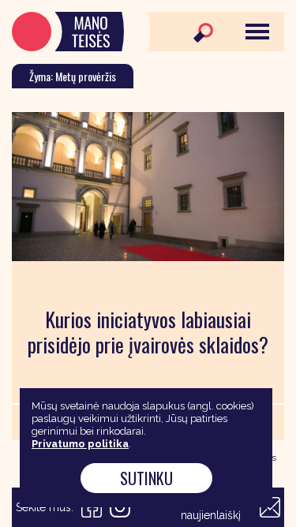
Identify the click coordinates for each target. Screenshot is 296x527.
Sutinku (146, 478)
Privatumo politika (80, 444)
